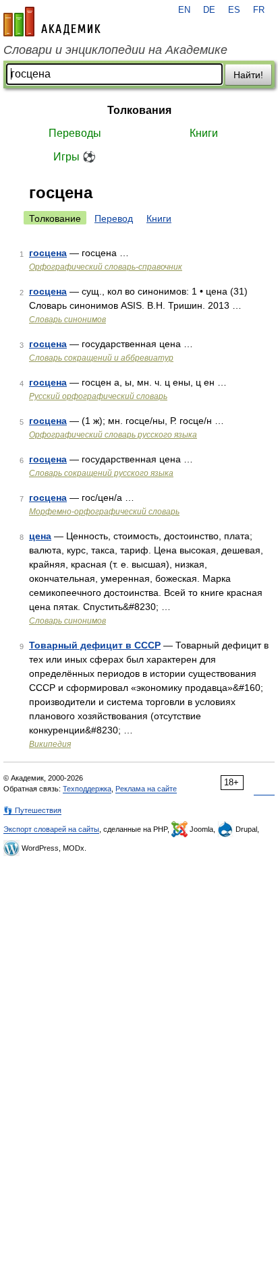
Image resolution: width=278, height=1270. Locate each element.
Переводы (75, 133)
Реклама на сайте (146, 789)
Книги (204, 133)
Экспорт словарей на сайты (51, 829)
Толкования (139, 110)
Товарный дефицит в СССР (95, 645)
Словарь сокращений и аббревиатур (101, 358)
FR (259, 10)
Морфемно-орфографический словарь (104, 511)
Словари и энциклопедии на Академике (115, 50)
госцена (48, 252)
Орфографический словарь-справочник (105, 267)
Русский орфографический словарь (98, 396)
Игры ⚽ (74, 156)
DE (209, 10)
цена (40, 536)
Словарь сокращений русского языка (101, 473)
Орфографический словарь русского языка (113, 435)
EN (184, 10)
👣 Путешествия (32, 810)
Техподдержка (87, 789)
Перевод (113, 218)
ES (234, 10)
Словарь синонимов (67, 319)
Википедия (50, 744)
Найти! (248, 74)
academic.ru (52, 21)
